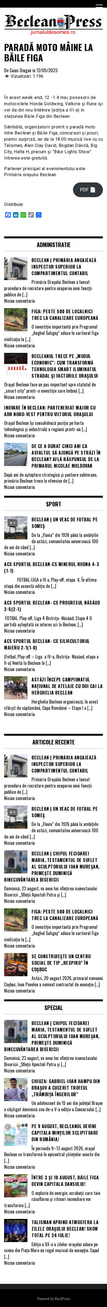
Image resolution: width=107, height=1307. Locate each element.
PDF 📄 (88, 190)
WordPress (62, 1298)
